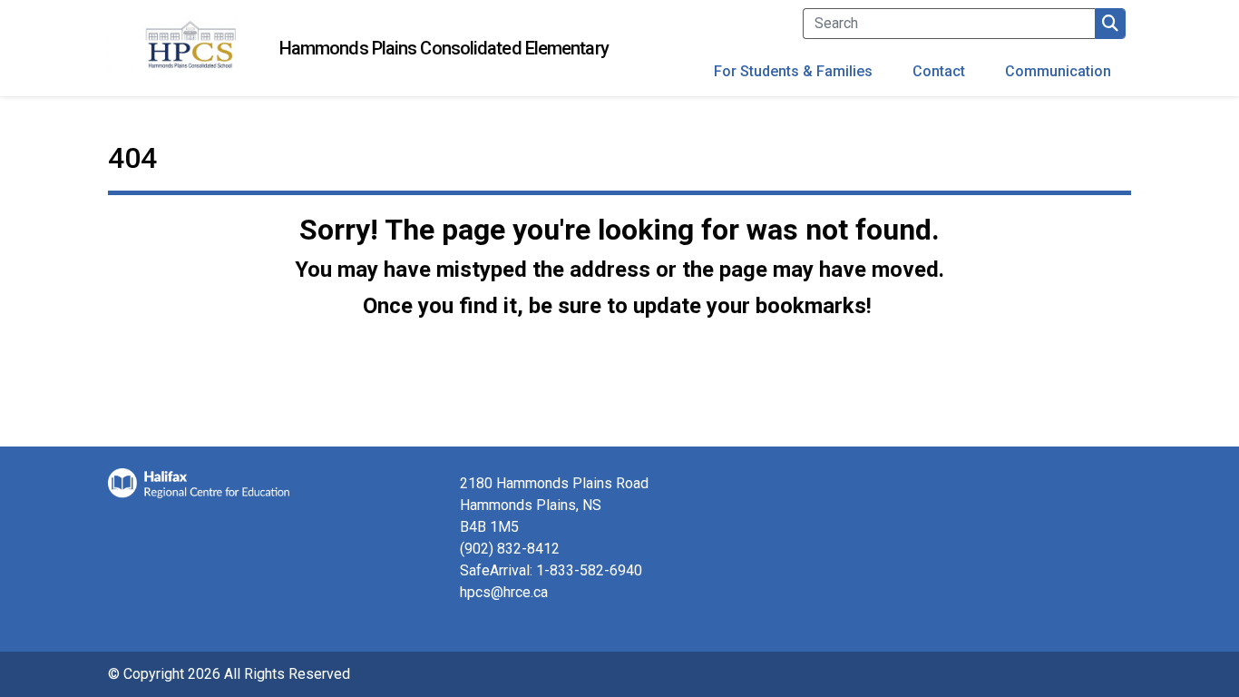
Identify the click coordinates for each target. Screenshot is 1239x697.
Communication (1058, 71)
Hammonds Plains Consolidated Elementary (444, 48)
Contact (938, 71)
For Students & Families (793, 71)
